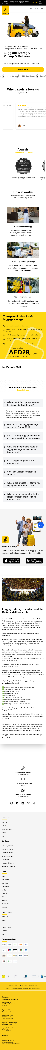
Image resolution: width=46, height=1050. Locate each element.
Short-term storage (7, 853)
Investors (4, 924)
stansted (4, 907)
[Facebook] (17, 803)
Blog (3, 836)
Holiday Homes (6, 917)
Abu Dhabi (5, 883)
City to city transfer (7, 849)
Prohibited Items (33, 985)
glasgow (4, 900)
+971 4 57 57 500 (23, 775)
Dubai (3, 876)
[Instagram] (11, 803)
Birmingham (5, 886)
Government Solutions (8, 866)
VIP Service (5, 859)
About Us (4, 822)
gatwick (4, 897)
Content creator (6, 927)
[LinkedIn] (22, 803)
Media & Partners (7, 829)
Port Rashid (5, 880)
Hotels (4, 920)
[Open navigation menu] (41, 8)
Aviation (4, 931)
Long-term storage (7, 856)
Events (4, 832)
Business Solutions (8, 863)
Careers (4, 826)
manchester (5, 904)
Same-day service (7, 846)
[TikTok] (34, 803)
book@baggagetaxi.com (23, 783)
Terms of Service (13, 985)
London (4, 890)
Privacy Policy (23, 985)
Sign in (4, 934)
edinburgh (5, 893)
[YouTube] (28, 803)
